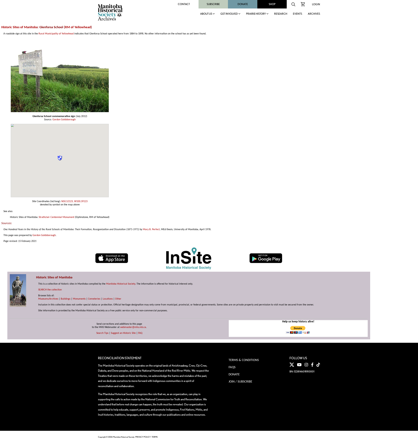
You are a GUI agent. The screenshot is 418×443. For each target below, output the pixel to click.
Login (316, 4)
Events (297, 14)
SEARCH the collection (50, 289)
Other (118, 299)
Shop (272, 4)
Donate (243, 4)
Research (280, 14)
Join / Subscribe (240, 381)
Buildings (65, 299)
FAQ (140, 333)
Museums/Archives (48, 299)
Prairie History (256, 14)
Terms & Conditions (244, 360)
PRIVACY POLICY (143, 437)
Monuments (79, 299)
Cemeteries (94, 299)
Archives (314, 14)
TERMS (155, 437)
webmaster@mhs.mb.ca (133, 327)
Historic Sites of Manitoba (19, 27)
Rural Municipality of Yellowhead (56, 33)
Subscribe (213, 4)
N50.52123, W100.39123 (74, 201)
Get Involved (229, 14)
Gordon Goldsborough (64, 119)
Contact (184, 4)
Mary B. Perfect (151, 229)
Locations (108, 299)
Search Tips (102, 333)
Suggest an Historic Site (123, 333)
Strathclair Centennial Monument (56, 217)
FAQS (232, 367)
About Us (206, 14)
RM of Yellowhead (78, 27)
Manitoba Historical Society (120, 284)
